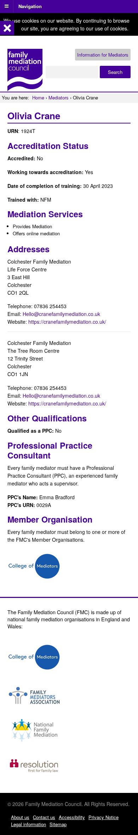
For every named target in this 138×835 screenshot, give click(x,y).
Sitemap (58, 824)
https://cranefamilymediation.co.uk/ (67, 321)
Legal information (28, 824)
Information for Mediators (102, 54)
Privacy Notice (103, 817)
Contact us (44, 817)
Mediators (58, 97)
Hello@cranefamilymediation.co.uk (61, 313)
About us (20, 817)
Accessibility (72, 817)
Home (38, 97)
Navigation (30, 5)
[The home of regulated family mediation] (24, 88)
